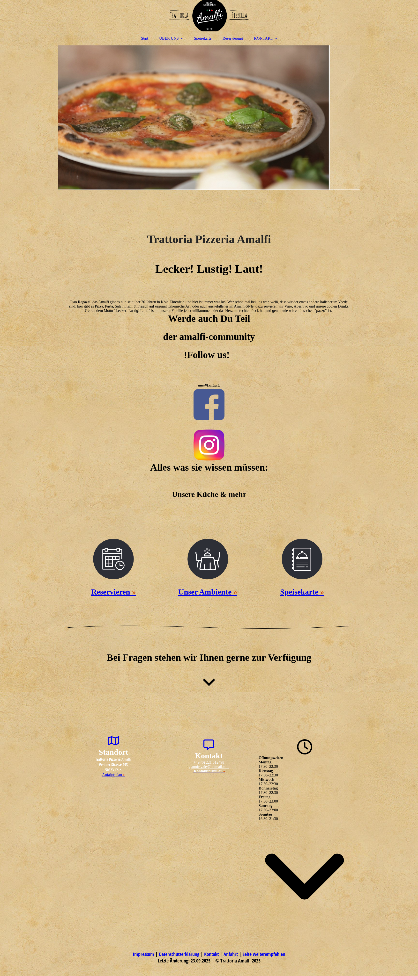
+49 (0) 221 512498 (209, 762)
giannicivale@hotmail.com (208, 767)
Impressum (144, 954)
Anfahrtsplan (113, 775)
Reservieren (113, 592)
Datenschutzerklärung (180, 954)
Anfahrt (231, 954)
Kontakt (212, 954)
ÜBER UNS (169, 38)
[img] (209, 15)
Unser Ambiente (207, 592)
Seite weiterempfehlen (264, 954)
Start (144, 38)
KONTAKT (263, 38)
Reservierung (233, 38)
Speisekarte (202, 38)
